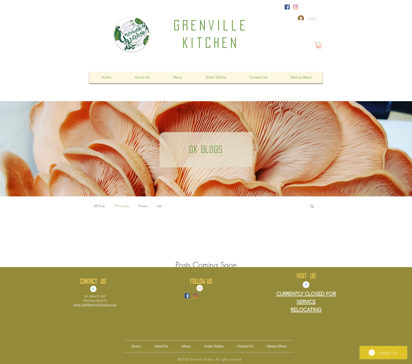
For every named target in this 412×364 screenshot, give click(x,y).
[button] (319, 45)
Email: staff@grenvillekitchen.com (95, 304)
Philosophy (121, 206)
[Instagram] (295, 7)
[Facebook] (287, 7)
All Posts (99, 206)
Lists (159, 206)
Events (143, 206)
